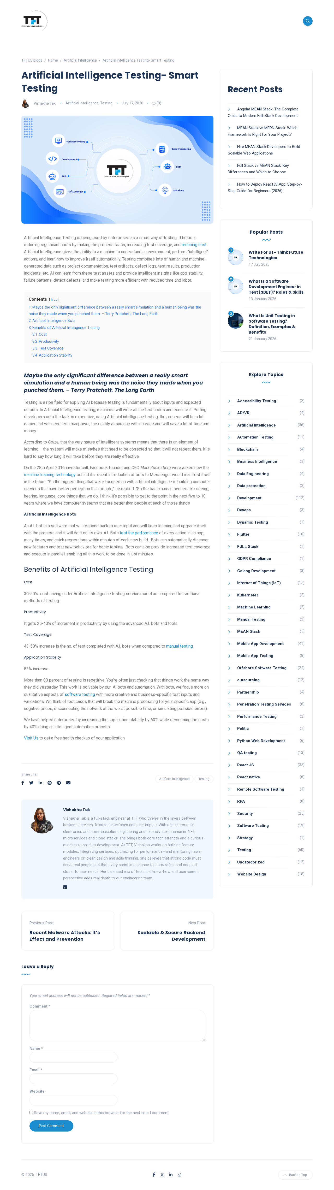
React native (248, 777)
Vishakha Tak (45, 103)
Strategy (245, 838)
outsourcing (248, 680)
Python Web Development (261, 740)
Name (36, 1048)
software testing (80, 694)
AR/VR (243, 413)
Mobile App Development (260, 643)
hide (54, 299)
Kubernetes (248, 595)
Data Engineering (253, 473)
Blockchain (247, 449)
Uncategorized (251, 862)
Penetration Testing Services (264, 704)
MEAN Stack (248, 631)
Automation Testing (255, 437)
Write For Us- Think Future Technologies (276, 255)
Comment (39, 1006)
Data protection (251, 485)
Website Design (251, 874)
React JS (245, 765)
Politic (243, 728)
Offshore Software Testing (262, 668)
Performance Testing (257, 716)
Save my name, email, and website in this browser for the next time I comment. (101, 1112)
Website (37, 1091)
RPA (241, 801)
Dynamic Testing (252, 522)
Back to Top (298, 1175)
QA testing (247, 752)
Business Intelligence (257, 461)
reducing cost (194, 244)
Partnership (248, 692)
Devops (244, 510)
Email (35, 1070)
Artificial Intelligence (82, 103)
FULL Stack (247, 546)
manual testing (179, 646)
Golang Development (256, 571)
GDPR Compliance (254, 558)
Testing (106, 103)
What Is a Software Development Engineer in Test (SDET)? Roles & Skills (276, 287)
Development (249, 498)
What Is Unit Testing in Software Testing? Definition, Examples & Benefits (272, 324)
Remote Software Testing (260, 789)
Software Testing (253, 825)
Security (245, 813)
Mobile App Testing (255, 655)
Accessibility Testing (256, 401)
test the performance (139, 532)
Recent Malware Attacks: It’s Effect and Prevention (64, 935)
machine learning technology (50, 474)
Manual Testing (251, 619)
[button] (117, 749)
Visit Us (31, 738)
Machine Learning (254, 607)
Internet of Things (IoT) (259, 583)
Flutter (243, 534)
